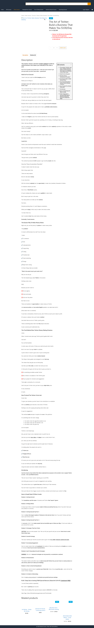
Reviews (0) (33, 55)
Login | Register (86, 9)
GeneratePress (55, 626)
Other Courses (17, 9)
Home (2, 9)
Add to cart (63, 47)
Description (25, 55)
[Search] (89, 4)
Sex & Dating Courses (38, 9)
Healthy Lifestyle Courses (51, 9)
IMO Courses (8, 9)
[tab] (25, 55)
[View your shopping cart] (92, 10)
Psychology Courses (63, 9)
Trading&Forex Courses (27, 9)
